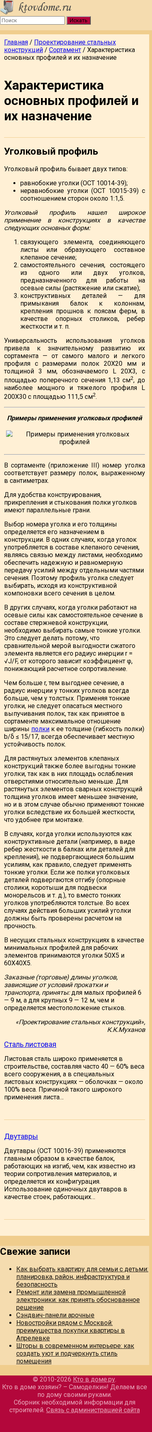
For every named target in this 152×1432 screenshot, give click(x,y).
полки (40, 729)
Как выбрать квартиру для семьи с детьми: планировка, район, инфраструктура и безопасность (82, 1276)
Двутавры (21, 1136)
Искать (79, 20)
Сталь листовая (30, 1044)
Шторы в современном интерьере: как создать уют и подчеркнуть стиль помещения (75, 1353)
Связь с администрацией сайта (93, 1410)
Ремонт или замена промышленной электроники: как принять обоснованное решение (78, 1299)
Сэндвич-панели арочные (55, 1315)
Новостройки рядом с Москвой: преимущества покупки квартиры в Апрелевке (70, 1330)
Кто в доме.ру (94, 1379)
